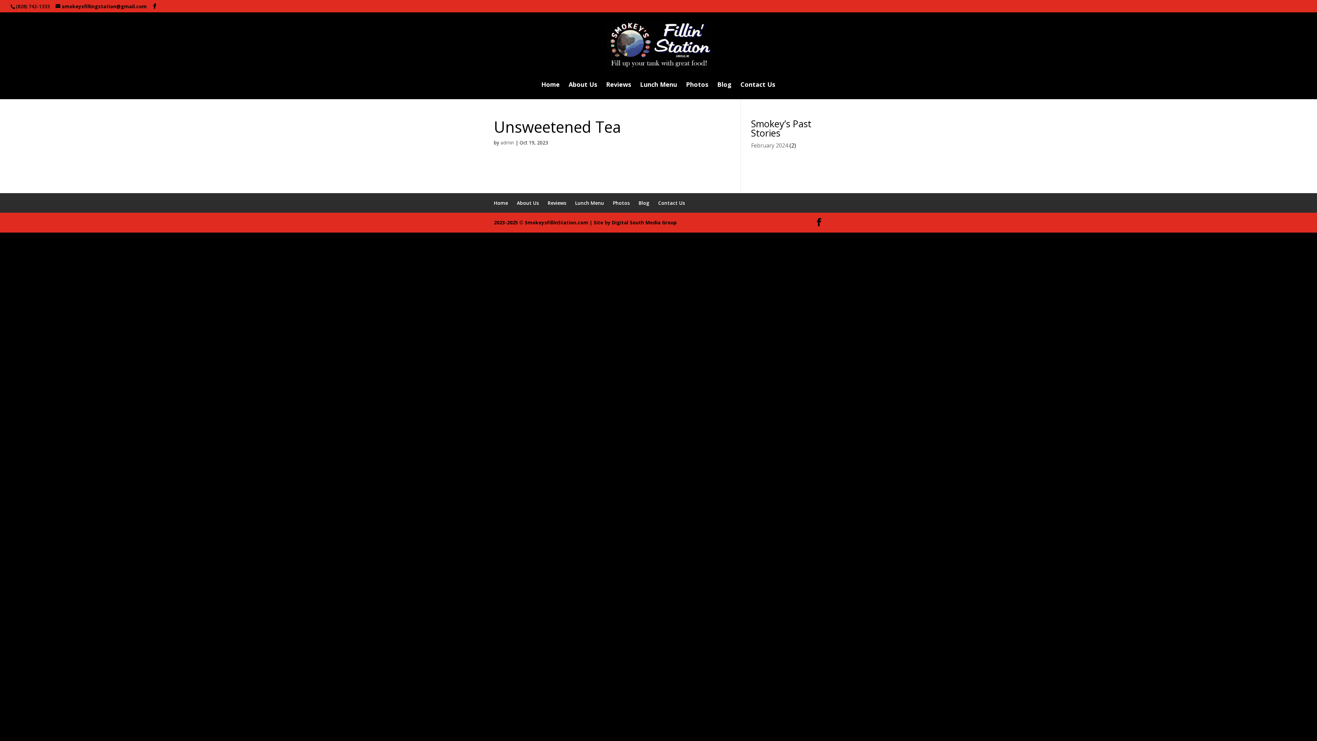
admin (507, 142)
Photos (697, 85)
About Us (583, 85)
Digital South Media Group (644, 222)
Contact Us (757, 85)
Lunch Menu (658, 85)
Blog (724, 85)
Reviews (618, 85)
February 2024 (769, 145)
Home (550, 85)
